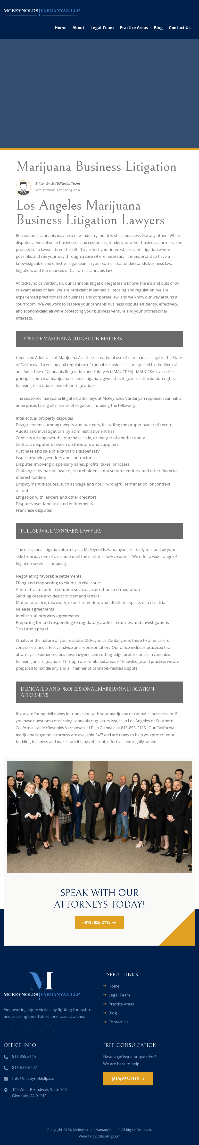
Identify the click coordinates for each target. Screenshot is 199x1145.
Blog (158, 27)
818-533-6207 (24, 1067)
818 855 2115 (24, 1056)
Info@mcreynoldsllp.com (34, 1078)
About (78, 27)
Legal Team (102, 27)
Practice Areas (134, 27)
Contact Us (180, 27)
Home (60, 27)
